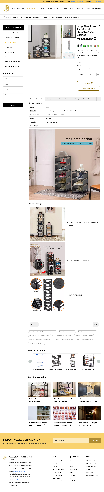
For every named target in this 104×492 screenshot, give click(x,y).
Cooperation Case (92, 475)
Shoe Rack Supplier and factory (63, 339)
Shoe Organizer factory (36, 343)
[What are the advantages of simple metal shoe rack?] (89, 389)
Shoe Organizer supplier (67, 332)
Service (72, 466)
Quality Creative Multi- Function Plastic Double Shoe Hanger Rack (40, 370)
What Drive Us (90, 461)
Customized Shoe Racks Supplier (39, 339)
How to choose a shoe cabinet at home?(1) (63, 424)
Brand (71, 472)
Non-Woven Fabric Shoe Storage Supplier (42, 332)
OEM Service (90, 472)
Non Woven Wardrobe (12, 33)
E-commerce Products (12, 66)
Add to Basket (88, 88)
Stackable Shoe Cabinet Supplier (39, 335)
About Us (73, 464)
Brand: (79, 62)
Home (71, 461)
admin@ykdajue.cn (77, 1)
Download (73, 475)
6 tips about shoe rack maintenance (38, 400)
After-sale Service (88, 99)
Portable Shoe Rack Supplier (84, 335)
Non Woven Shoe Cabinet (13, 37)
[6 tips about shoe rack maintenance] (39, 389)
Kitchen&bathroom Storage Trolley (14, 61)
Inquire (87, 83)
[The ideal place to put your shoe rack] (89, 413)
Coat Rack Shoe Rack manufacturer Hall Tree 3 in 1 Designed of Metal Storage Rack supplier (72, 370)
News (71, 478)
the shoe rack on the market (87, 332)
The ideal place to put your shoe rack (88, 424)
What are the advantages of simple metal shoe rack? (88, 400)
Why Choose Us (91, 464)
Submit (13, 105)
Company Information (54, 99)
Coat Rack (8, 57)
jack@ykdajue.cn (95, 1)
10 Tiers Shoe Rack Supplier (62, 335)
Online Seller (74, 469)
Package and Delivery (72, 99)
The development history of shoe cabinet (64, 400)
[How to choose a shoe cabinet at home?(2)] (39, 413)
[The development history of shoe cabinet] (64, 389)
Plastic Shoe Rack (10, 42)
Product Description (36, 99)
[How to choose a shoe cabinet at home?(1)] (64, 413)
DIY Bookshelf (9, 52)
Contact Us (73, 481)
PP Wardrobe (9, 47)
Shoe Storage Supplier (84, 339)
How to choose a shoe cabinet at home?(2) (38, 424)
